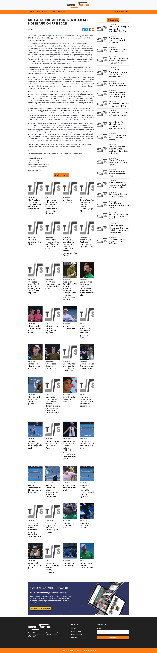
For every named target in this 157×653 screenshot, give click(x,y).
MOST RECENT (42, 12)
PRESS (53, 12)
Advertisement (76, 634)
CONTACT (61, 12)
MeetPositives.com (60, 36)
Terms (73, 628)
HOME (32, 12)
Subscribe (113, 638)
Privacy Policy (76, 631)
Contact (74, 637)
